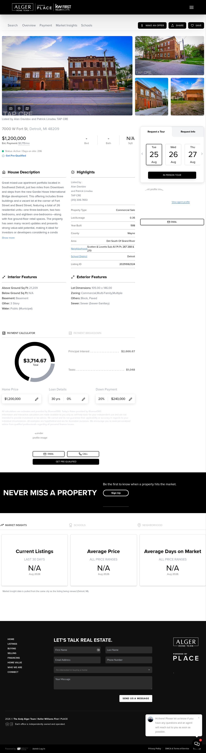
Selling (12, 653)
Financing (14, 658)
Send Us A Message (136, 698)
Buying (12, 648)
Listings (12, 644)
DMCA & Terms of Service (177, 748)
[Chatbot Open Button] (197, 744)
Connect (13, 672)
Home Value (15, 662)
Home (11, 639)
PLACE (64, 719)
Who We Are (15, 667)
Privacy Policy (154, 748)
